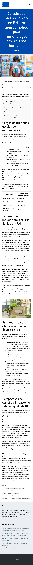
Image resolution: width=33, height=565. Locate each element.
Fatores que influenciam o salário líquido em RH (15, 109)
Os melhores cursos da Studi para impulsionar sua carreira (16, 549)
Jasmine (16, 50)
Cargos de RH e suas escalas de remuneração (13, 105)
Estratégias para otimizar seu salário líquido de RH (16, 113)
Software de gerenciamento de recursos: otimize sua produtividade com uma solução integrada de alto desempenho (14, 491)
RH (5, 486)
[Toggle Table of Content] (27, 101)
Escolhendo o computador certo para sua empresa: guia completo (16, 539)
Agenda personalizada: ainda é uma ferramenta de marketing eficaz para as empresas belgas (15, 530)
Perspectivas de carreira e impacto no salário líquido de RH (14, 117)
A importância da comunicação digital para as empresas (14, 544)
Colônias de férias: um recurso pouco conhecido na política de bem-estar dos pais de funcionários (16, 534)
